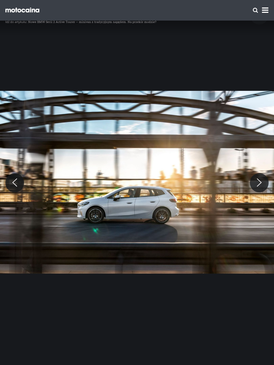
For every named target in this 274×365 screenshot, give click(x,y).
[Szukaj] (255, 10)
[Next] (259, 182)
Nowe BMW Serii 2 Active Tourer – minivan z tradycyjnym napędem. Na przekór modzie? (92, 22)
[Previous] (14, 182)
